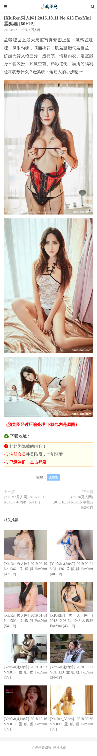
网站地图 (59, 747)
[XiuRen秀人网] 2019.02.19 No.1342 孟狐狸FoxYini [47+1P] (25, 569)
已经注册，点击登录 (28, 462)
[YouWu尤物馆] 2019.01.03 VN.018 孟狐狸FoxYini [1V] (25, 672)
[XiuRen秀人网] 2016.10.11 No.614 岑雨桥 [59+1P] (25, 499)
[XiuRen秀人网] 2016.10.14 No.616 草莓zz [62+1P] (73, 502)
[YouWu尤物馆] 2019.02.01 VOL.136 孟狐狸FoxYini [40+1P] (71, 569)
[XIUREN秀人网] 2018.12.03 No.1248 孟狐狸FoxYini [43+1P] (71, 621)
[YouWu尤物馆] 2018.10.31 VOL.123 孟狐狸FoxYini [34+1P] (71, 672)
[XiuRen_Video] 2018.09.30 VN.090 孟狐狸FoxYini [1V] (71, 724)
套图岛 (48, 6)
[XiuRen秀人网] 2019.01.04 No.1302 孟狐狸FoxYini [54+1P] (25, 621)
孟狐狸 (53, 477)
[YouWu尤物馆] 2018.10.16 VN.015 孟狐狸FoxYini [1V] (25, 724)
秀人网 (35, 30)
